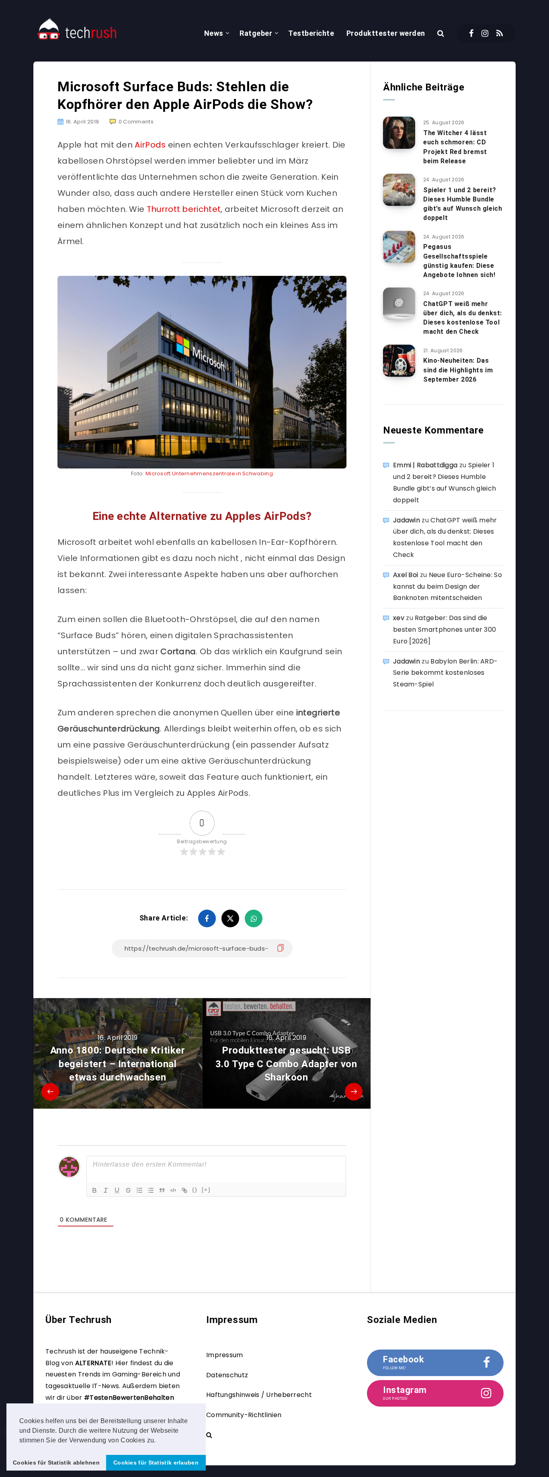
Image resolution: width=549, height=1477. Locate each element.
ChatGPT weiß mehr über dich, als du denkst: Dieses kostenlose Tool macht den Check (462, 318)
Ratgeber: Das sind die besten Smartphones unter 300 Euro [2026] (444, 629)
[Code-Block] (173, 1190)
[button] (159, 1441)
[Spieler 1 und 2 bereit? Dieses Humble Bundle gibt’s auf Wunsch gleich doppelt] (399, 190)
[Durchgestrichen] (128, 1190)
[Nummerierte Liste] (139, 1190)
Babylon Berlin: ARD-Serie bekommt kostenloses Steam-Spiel (445, 673)
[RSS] (499, 33)
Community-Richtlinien (243, 1414)
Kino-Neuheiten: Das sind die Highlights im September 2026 (458, 370)
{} (195, 1190)
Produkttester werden (385, 33)
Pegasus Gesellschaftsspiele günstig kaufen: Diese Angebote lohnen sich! (459, 261)
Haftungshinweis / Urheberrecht (259, 1394)
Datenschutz (227, 1375)
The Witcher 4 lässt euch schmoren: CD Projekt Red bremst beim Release (455, 147)
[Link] (184, 1190)
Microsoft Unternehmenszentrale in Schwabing (209, 473)
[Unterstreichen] (117, 1190)
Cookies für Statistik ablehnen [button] (56, 1462)
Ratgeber (256, 33)
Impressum (224, 1355)
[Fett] (94, 1190)
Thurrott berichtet (184, 209)
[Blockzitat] (162, 1190)
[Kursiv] (105, 1190)
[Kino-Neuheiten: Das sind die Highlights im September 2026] (399, 361)
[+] (206, 1190)
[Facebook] (471, 33)
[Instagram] (484, 33)
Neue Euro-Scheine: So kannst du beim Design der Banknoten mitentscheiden (447, 586)
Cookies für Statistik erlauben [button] (156, 1462)
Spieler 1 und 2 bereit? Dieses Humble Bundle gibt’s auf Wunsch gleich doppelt (462, 204)
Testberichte (311, 33)
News (213, 33)
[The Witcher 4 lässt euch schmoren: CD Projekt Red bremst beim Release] (399, 133)
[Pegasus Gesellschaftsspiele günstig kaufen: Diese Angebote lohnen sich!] (399, 247)
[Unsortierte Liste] (150, 1190)
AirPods (150, 144)
